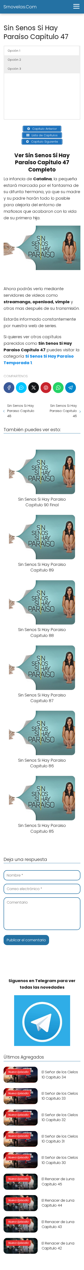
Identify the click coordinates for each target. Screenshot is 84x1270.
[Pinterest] (46, 387)
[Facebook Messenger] (21, 387)
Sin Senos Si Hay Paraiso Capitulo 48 (20, 410)
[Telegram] (70, 387)
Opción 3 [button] (14, 69)
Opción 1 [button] (14, 51)
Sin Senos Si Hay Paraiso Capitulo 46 (63, 410)
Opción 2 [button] (14, 60)
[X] (33, 387)
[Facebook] (9, 387)
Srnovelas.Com (20, 7)
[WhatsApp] (58, 387)
